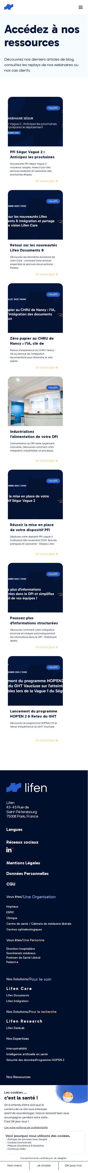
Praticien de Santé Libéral (23, 957)
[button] (80, 7)
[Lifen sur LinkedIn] (43, 849)
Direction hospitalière (20, 949)
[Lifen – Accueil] (6, 7)
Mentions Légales (23, 863)
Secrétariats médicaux (21, 953)
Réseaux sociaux (22, 842)
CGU (10, 884)
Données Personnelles (27, 873)
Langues (14, 829)
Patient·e (12, 962)
